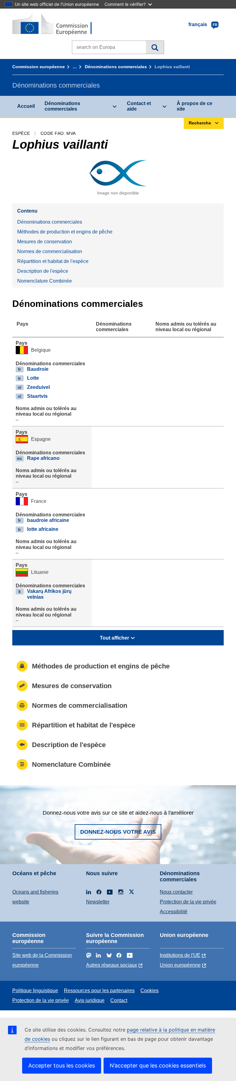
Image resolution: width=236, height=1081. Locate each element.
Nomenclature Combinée (44, 281)
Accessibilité (173, 911)
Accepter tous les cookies (61, 1065)
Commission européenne (38, 66)
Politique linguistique (35, 990)
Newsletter (97, 901)
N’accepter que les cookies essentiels (158, 1065)
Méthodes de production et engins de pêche (64, 231)
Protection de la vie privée (188, 901)
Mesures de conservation (44, 241)
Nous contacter (176, 892)
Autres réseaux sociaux (111, 965)
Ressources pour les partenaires (99, 990)
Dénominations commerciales (116, 66)
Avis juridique (89, 1000)
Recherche (154, 47)
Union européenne (180, 965)
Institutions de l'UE (180, 955)
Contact (118, 1000)
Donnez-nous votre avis (118, 832)
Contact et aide (139, 106)
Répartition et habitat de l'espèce (52, 261)
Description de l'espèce (42, 271)
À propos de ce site (194, 106)
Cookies (149, 990)
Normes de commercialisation (49, 251)
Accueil (26, 106)
